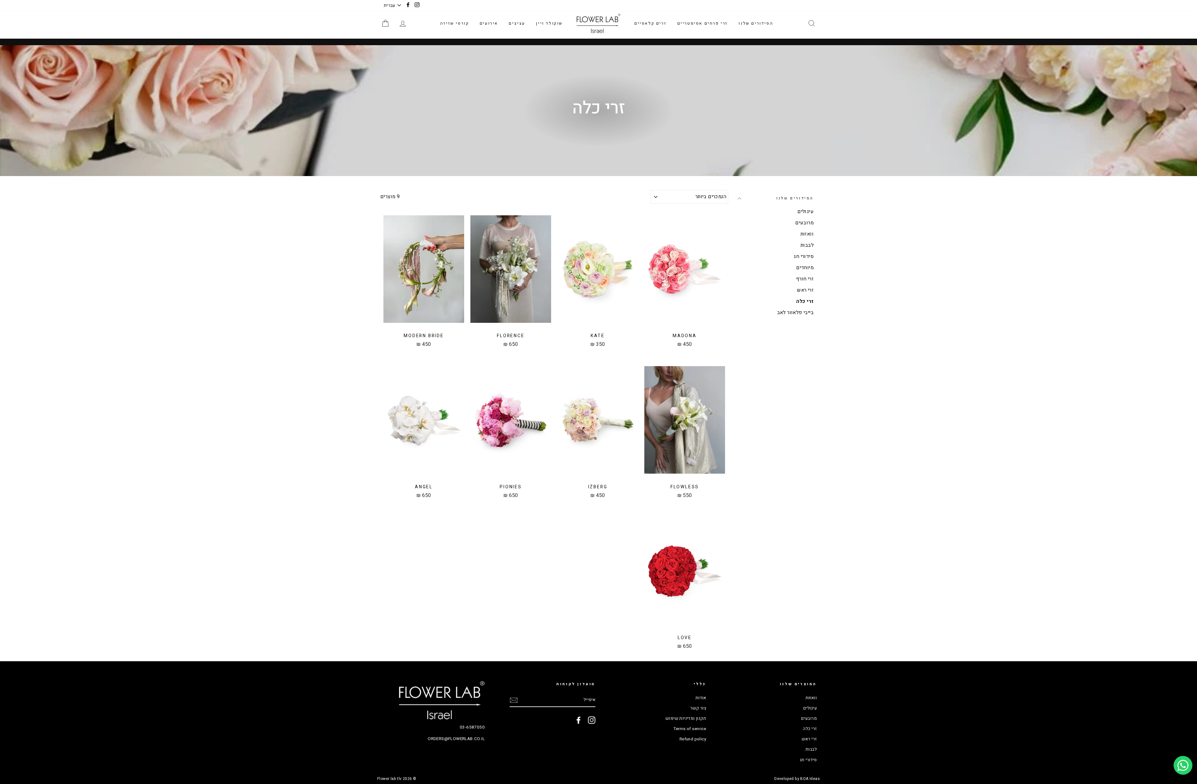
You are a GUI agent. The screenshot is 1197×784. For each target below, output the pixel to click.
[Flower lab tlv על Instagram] (591, 720)
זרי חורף (805, 279)
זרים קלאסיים (650, 23)
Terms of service (689, 729)
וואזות (807, 234)
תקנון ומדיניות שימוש (686, 718)
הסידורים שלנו (755, 23)
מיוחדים (805, 267)
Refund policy (693, 739)
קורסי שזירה (454, 23)
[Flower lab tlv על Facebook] (578, 720)
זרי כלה (805, 301)
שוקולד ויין (549, 23)
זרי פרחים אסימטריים (702, 23)
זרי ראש (805, 290)
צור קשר (698, 708)
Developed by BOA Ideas (797, 779)
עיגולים (805, 211)
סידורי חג (804, 256)
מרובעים (804, 223)
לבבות (807, 245)
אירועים (489, 23)
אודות (700, 698)
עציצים (517, 23)
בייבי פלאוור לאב (795, 312)
